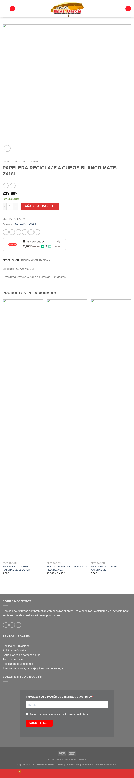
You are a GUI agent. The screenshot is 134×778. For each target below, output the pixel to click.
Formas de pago (13, 659)
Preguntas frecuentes (71, 759)
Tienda (6, 161)
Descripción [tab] (11, 260)
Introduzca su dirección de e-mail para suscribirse (59, 696)
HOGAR (34, 161)
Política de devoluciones (18, 663)
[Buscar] (12, 9)
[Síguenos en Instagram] (12, 625)
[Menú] (5, 8)
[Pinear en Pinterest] (31, 232)
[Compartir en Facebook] (12, 232)
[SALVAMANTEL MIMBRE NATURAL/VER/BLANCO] (23, 429)
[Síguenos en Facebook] (6, 625)
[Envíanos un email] (18, 625)
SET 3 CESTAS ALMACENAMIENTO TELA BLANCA (67, 568)
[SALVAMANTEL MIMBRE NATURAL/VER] (111, 429)
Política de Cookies (15, 650)
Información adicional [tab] (36, 260)
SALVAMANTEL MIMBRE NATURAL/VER (104, 568)
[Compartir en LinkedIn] (37, 232)
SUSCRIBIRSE (39, 722)
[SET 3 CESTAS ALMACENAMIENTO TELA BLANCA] (67, 429)
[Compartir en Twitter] (18, 232)
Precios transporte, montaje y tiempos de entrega (33, 668)
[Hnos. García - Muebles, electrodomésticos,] (67, 8)
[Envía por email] (25, 232)
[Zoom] (7, 148)
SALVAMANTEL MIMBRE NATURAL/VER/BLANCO (16, 568)
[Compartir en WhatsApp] (6, 232)
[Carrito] (128, 9)
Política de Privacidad (16, 646)
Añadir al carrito (40, 206)
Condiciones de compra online (21, 654)
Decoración (20, 161)
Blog (51, 759)
